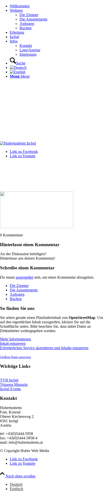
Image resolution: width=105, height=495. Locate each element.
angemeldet (24, 277)
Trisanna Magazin (14, 384)
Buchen (16, 299)
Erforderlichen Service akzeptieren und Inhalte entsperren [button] (44, 348)
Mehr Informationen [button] (15, 339)
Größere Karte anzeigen (15, 357)
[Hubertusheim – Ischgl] (18, 143)
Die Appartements (24, 290)
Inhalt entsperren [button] (13, 343)
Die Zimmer (19, 286)
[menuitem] (57, 6)
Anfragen (17, 294)
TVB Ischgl (9, 380)
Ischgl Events (10, 389)
